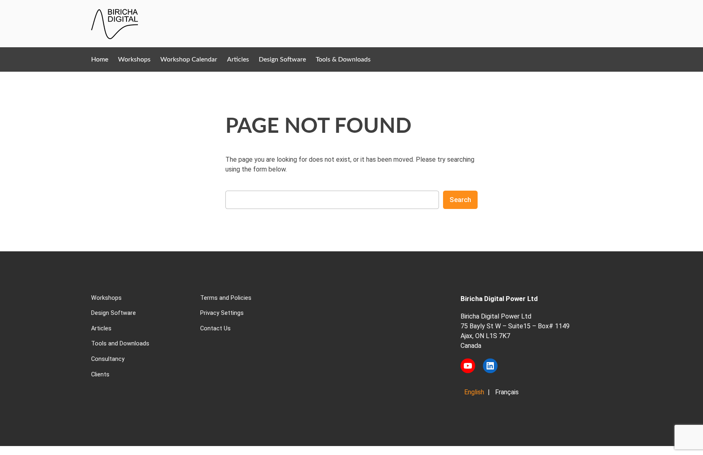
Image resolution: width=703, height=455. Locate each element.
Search (460, 200)
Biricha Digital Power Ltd (499, 299)
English (474, 392)
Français (507, 392)
